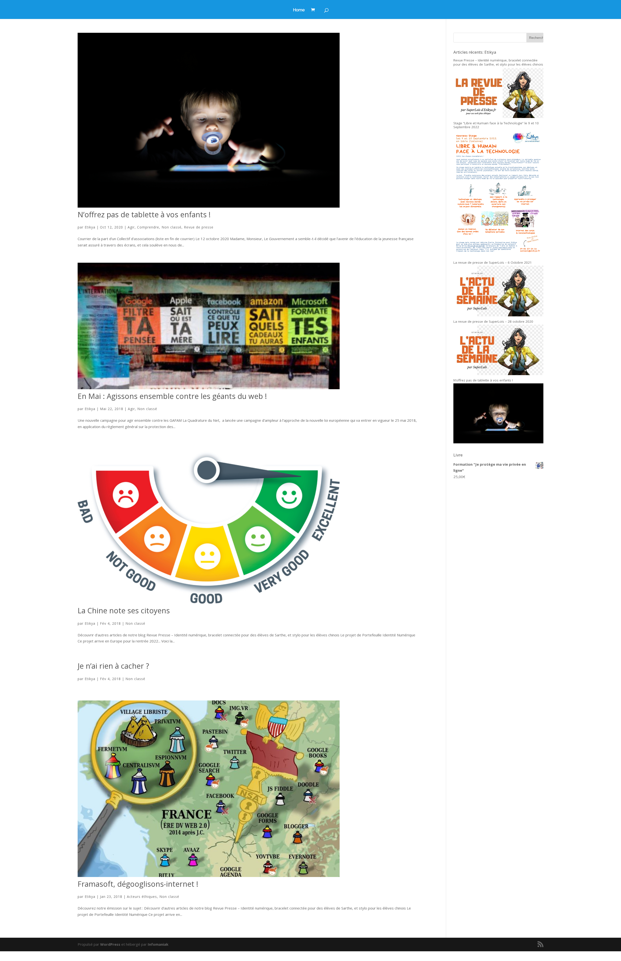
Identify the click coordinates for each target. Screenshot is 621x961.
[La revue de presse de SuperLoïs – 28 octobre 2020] (498, 373)
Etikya (90, 227)
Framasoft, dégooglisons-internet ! (138, 884)
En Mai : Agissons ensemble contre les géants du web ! (172, 396)
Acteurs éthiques (142, 896)
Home (299, 10)
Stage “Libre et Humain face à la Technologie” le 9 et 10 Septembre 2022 (496, 125)
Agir (131, 227)
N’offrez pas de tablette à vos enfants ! (144, 214)
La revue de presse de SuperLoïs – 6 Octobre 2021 (492, 262)
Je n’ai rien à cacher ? (113, 666)
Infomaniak (158, 944)
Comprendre (148, 227)
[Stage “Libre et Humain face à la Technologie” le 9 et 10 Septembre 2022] (498, 256)
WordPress (110, 944)
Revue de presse (198, 227)
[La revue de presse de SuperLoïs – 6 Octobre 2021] (498, 314)
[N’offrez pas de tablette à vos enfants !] (498, 441)
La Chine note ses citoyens (124, 610)
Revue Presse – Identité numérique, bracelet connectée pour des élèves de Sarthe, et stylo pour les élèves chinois (498, 62)
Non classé (171, 227)
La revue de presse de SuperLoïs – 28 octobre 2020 (493, 321)
